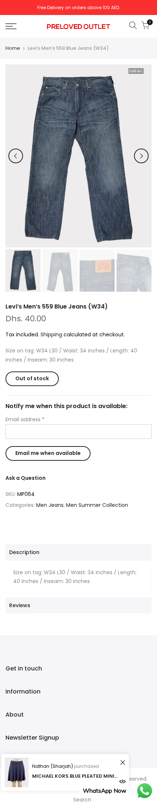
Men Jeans (50, 505)
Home (12, 48)
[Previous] (15, 156)
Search (82, 799)
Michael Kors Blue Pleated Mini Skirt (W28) (75, 776)
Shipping (51, 334)
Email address (25, 419)
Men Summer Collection (97, 505)
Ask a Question (25, 478)
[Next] (141, 156)
